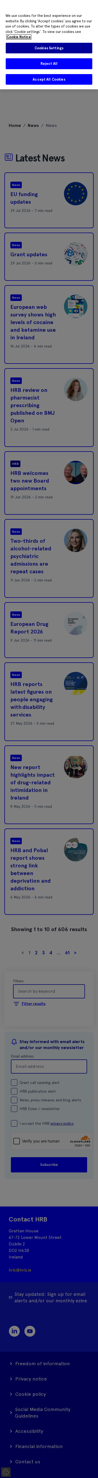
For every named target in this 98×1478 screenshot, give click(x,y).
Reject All (49, 64)
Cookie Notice (19, 37)
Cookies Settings (49, 48)
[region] (49, 44)
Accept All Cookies (49, 79)
